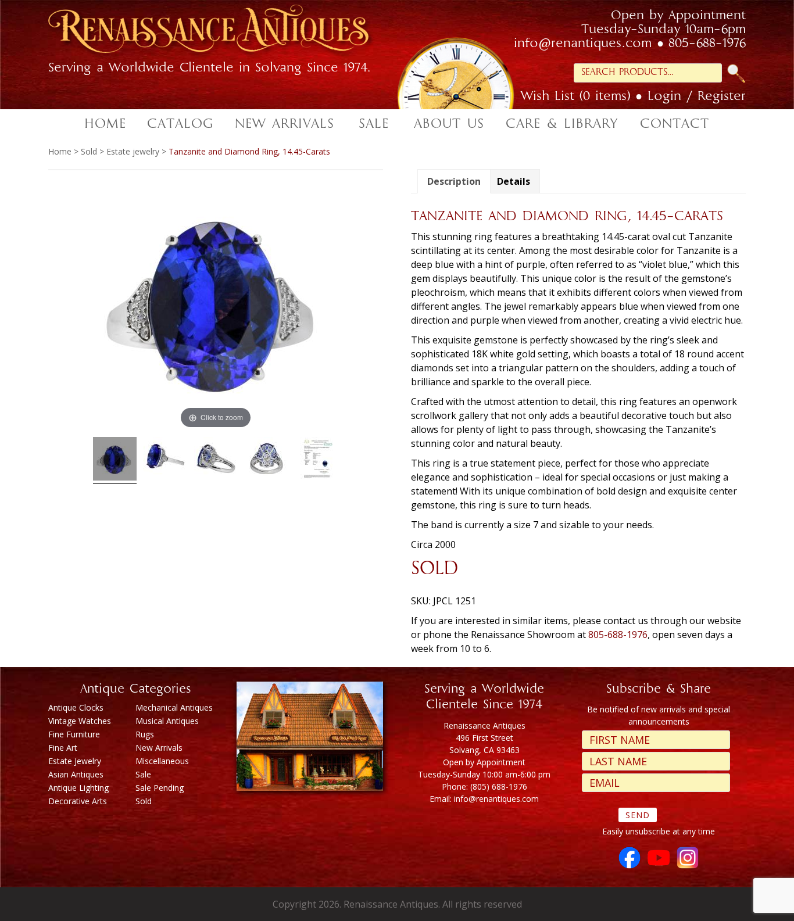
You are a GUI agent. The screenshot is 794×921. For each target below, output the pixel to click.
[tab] (454, 181)
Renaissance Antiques (222, 32)
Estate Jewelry (74, 760)
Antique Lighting (78, 787)
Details (513, 181)
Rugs (144, 734)
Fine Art (62, 747)
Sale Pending (159, 787)
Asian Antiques (75, 774)
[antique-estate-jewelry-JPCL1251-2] (165, 460)
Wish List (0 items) (575, 97)
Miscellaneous (162, 760)
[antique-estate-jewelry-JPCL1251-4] (266, 460)
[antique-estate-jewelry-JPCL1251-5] (317, 460)
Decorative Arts (77, 801)
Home (59, 151)
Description (454, 181)
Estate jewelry (132, 151)
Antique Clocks (75, 707)
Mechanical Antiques (174, 707)
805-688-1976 (707, 44)
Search (736, 73)
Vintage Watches (79, 720)
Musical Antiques (167, 720)
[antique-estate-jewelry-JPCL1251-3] (216, 460)
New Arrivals (159, 747)
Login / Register (697, 97)
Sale (143, 774)
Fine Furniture (74, 734)
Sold (89, 151)
